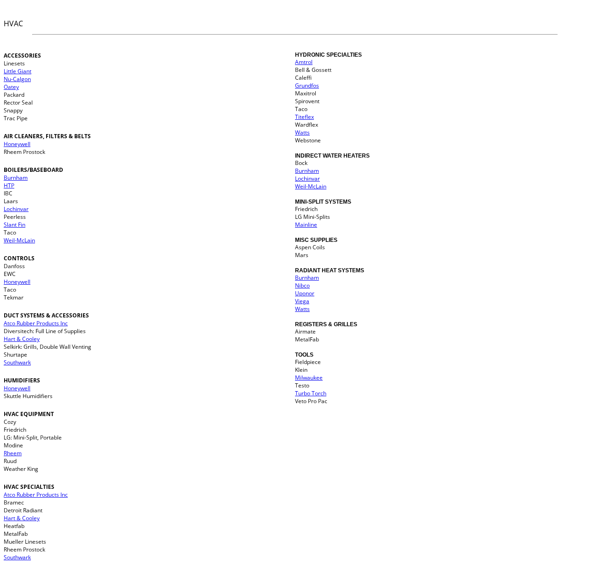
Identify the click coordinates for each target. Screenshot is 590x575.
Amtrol (304, 62)
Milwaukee (309, 377)
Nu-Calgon (17, 79)
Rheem (13, 453)
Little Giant (17, 71)
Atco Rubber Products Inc (36, 323)
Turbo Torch (310, 393)
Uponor (304, 293)
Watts (302, 132)
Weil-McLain (19, 240)
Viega (302, 301)
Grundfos (307, 85)
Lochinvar (16, 209)
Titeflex (304, 117)
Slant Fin (14, 225)
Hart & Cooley (22, 339)
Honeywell (17, 144)
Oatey (11, 87)
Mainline (306, 225)
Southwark (17, 362)
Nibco (302, 285)
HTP (9, 185)
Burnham (16, 178)
